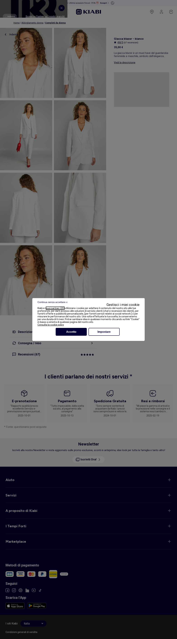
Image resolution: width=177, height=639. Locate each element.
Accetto (71, 331)
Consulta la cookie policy (51, 324)
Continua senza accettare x (52, 302)
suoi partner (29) (55, 308)
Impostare (104, 331)
